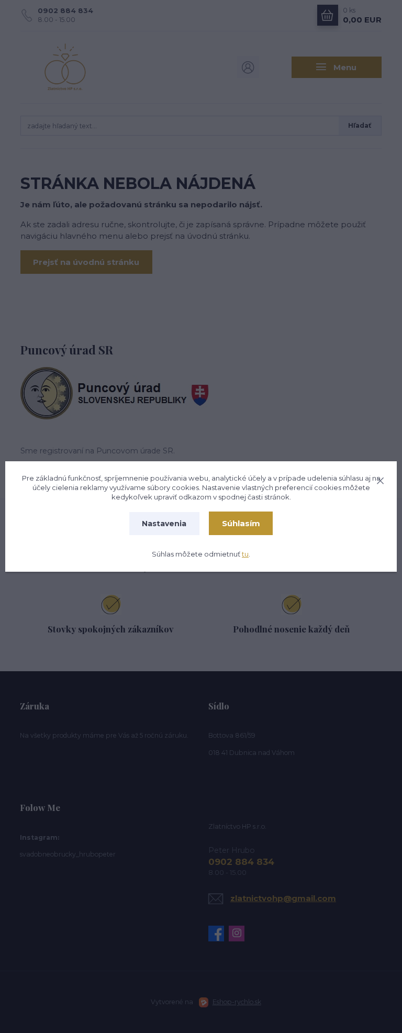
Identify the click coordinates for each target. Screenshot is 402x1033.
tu (245, 554)
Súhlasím (241, 523)
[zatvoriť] (380, 479)
